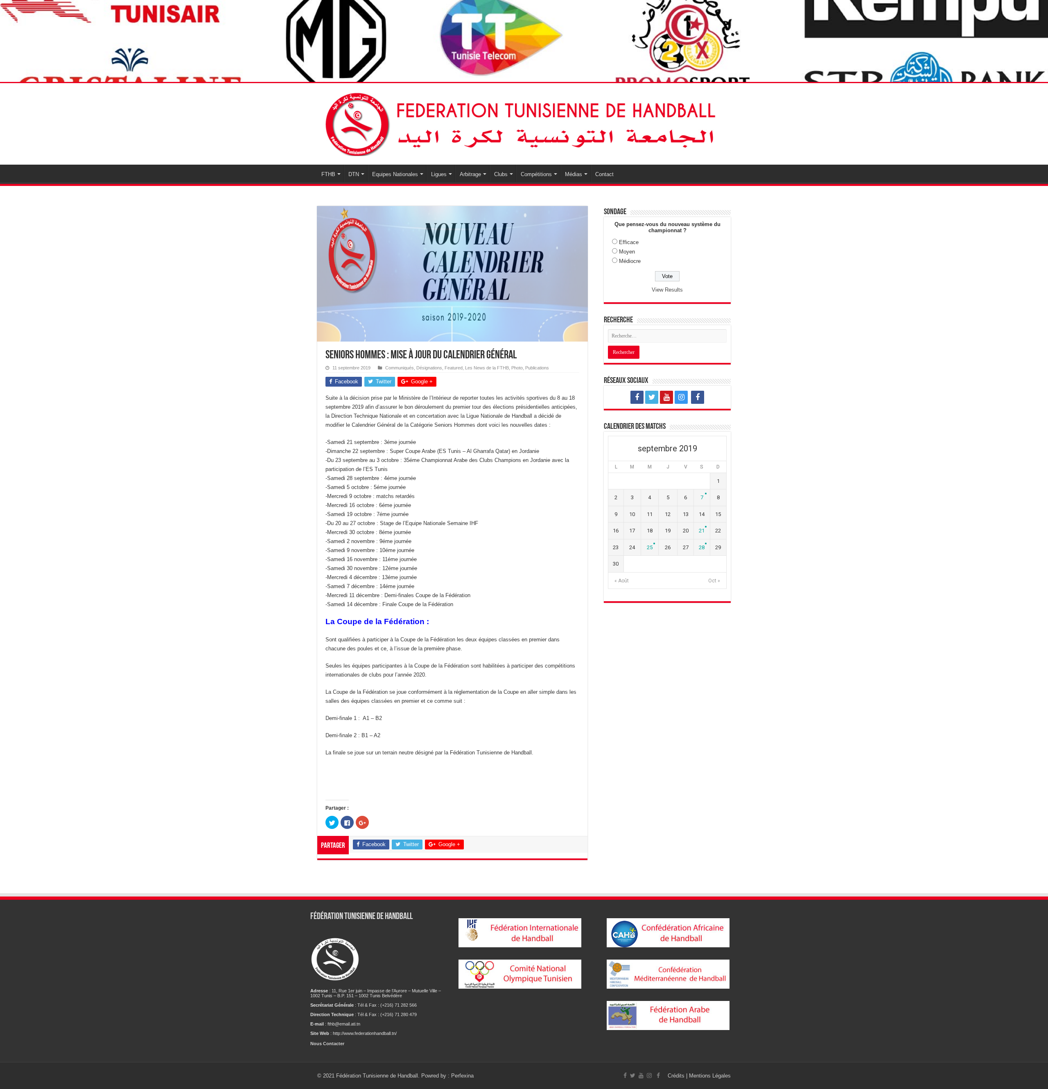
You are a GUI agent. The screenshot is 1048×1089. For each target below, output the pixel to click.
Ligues (439, 174)
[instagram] (681, 397)
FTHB (328, 174)
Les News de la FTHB (487, 367)
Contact (604, 174)
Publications (537, 367)
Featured (454, 367)
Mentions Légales (710, 1076)
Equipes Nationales (395, 174)
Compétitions (536, 174)
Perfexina (462, 1076)
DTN (353, 174)
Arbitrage (470, 174)
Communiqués (399, 367)
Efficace (629, 242)
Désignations (429, 367)
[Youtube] (666, 397)
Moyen (627, 252)
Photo (517, 367)
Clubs (501, 174)
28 (702, 547)
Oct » (714, 581)
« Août (621, 581)
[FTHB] (524, 122)
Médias (573, 174)
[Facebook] (637, 397)
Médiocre (630, 261)
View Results (667, 290)
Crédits (677, 1076)
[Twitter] (651, 397)
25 (650, 547)
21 (702, 531)
